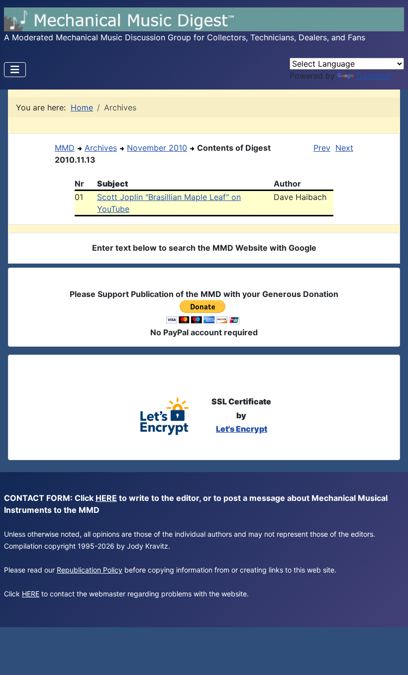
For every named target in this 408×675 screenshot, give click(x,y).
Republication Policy (89, 570)
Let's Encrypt (241, 429)
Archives (101, 148)
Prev (321, 148)
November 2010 (157, 148)
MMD (65, 148)
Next (344, 148)
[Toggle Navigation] (15, 69)
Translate (373, 76)
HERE (106, 498)
